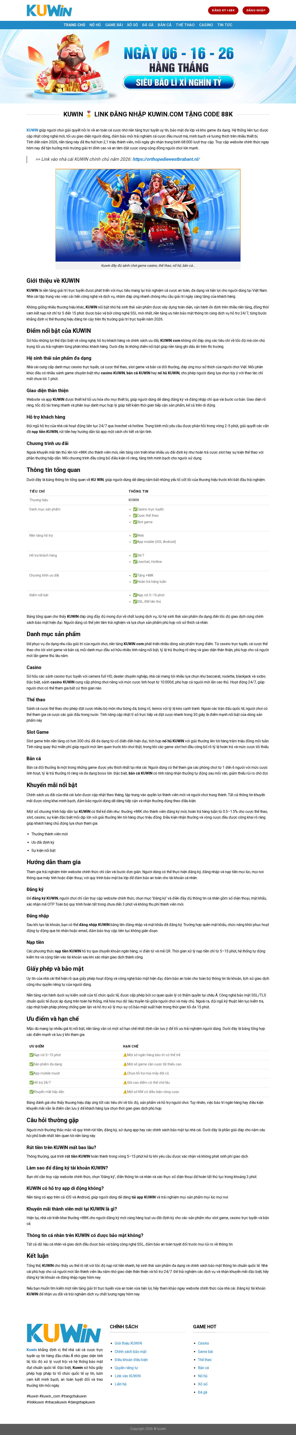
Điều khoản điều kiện (131, 1360)
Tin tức (224, 25)
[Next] (284, 66)
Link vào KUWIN (128, 1376)
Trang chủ (74, 25)
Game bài (114, 25)
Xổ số (132, 25)
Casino (206, 25)
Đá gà (148, 25)
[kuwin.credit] (50, 10)
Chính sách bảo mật (130, 1351)
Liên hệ (120, 1384)
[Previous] (12, 66)
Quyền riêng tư (126, 1368)
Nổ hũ (95, 25)
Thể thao (185, 25)
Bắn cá (165, 25)
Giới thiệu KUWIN (128, 1343)
